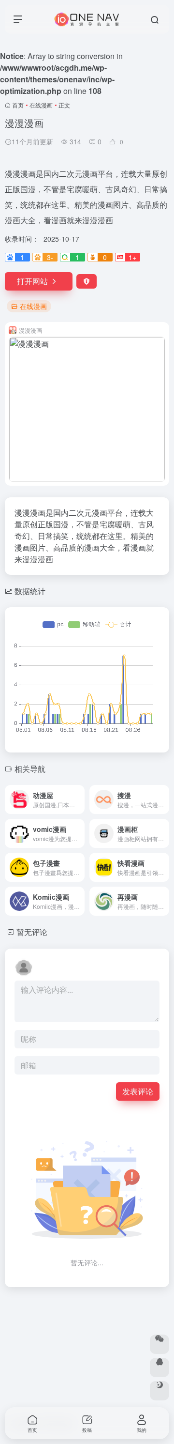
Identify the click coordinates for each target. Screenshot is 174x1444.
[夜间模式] (159, 1390)
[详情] (79, 799)
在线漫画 (41, 105)
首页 (18, 105)
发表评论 (137, 1091)
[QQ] (159, 1367)
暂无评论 (31, 931)
